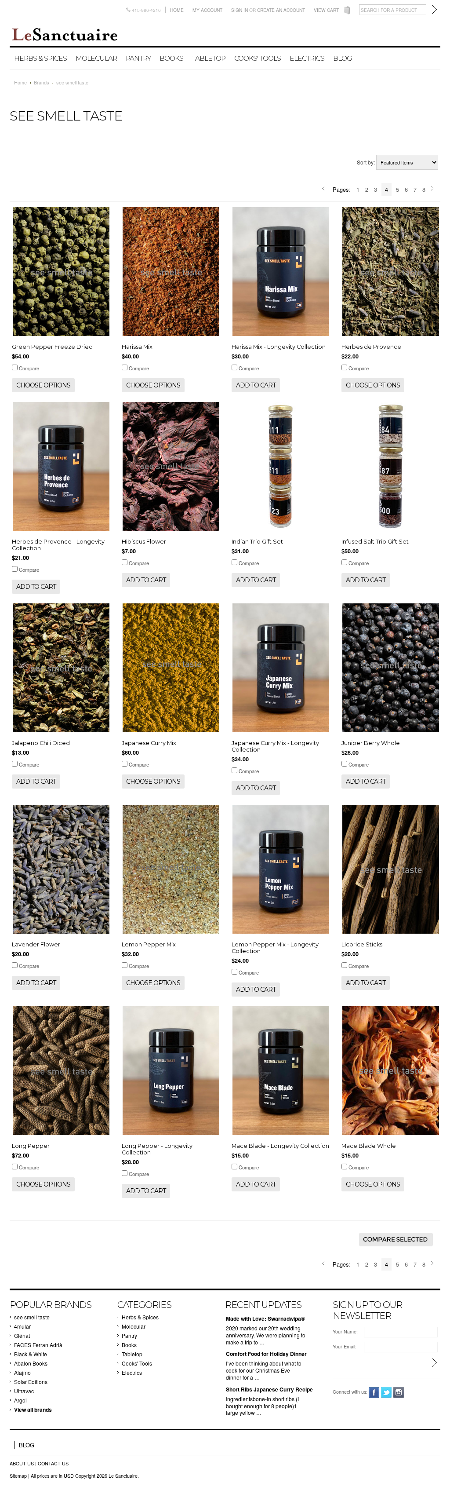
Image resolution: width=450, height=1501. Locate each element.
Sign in (239, 10)
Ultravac (24, 1391)
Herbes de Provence (371, 346)
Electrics (307, 58)
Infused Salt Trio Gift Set (375, 541)
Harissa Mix (137, 346)
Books (171, 58)
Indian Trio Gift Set (257, 541)
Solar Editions (30, 1381)
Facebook (374, 1392)
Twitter (386, 1392)
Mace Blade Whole (368, 1146)
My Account (207, 10)
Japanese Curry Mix (149, 743)
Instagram (398, 1392)
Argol (20, 1400)
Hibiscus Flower (144, 541)
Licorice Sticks (361, 944)
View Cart (326, 10)
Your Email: (344, 1346)
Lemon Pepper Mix (149, 944)
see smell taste (32, 1317)
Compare (29, 368)
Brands (41, 82)
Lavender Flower (36, 944)
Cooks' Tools (257, 58)
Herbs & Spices (40, 58)
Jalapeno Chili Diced (41, 743)
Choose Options (43, 385)
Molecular (96, 58)
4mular (22, 1326)
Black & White (30, 1354)
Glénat (22, 1335)
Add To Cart (256, 385)
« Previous (324, 189)
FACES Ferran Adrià (38, 1344)
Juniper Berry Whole (370, 743)
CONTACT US (53, 1463)
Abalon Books (30, 1363)
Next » (433, 189)
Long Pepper (31, 1146)
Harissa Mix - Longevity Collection (279, 346)
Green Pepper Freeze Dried (52, 346)
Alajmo (22, 1372)
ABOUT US (22, 1463)
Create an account (281, 10)
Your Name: (345, 1331)
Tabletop (208, 58)
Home (177, 10)
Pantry (138, 58)
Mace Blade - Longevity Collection (280, 1146)
